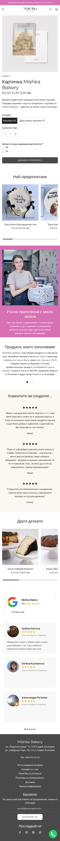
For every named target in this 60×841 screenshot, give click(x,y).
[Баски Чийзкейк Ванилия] (20, 547)
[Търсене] (50, 9)
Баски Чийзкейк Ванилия (20, 569)
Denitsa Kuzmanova (33, 663)
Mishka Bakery (29, 599)
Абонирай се (30, 817)
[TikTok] (40, 832)
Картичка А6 (9, 120)
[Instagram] (27, 832)
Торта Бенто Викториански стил (20, 224)
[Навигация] (3, 9)
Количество (9, 128)
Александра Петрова (34, 697)
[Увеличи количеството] (16, 134)
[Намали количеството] (5, 134)
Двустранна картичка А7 (32, 120)
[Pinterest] (33, 832)
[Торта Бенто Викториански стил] (20, 202)
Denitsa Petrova (31, 628)
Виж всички (30, 729)
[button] (27, 382)
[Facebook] (20, 832)
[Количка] (56, 9)
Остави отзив (17, 612)
